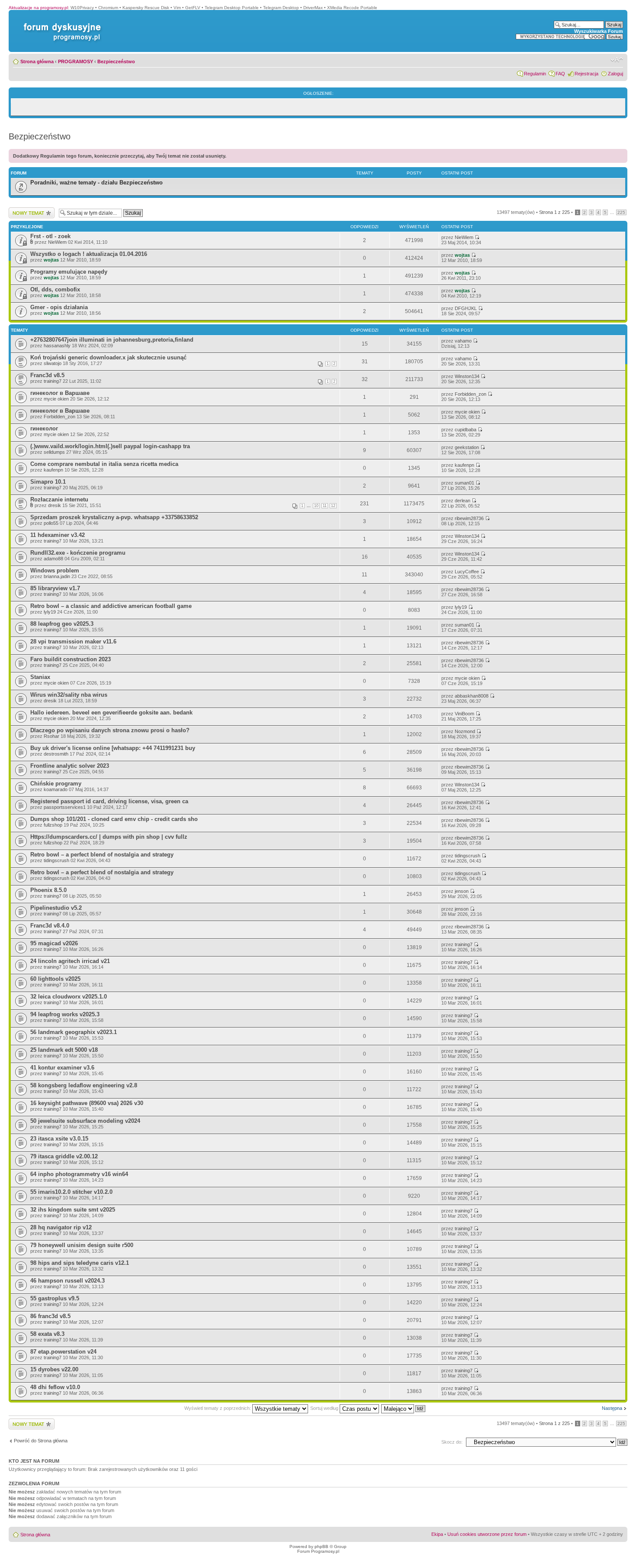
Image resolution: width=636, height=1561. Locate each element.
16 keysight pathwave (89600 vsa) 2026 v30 (86, 1103)
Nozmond (465, 731)
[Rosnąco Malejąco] (403, 1408)
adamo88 (53, 558)
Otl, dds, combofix (55, 289)
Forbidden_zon (470, 394)
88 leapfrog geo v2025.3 (61, 624)
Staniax (40, 677)
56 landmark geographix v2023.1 (73, 1032)
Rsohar (51, 736)
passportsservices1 (65, 807)
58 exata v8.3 (47, 1334)
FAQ (560, 73)
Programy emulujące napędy (68, 271)
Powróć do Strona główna (40, 1440)
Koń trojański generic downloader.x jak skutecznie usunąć (108, 357)
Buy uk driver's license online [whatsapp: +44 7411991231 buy (112, 748)
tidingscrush (56, 860)
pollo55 (51, 523)
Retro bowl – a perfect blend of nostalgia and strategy (101, 854)
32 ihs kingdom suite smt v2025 (72, 1209)
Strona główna (37, 61)
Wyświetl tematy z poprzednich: (218, 1408)
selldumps (54, 452)
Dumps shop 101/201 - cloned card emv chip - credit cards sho (114, 819)
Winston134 (467, 376)
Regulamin (535, 73)
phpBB (321, 1546)
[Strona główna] (60, 23)
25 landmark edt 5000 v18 (64, 1050)
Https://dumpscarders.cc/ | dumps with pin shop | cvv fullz (108, 837)
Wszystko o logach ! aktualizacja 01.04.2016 (88, 254)
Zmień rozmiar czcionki (616, 60)
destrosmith (56, 753)
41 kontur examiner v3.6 (62, 1067)
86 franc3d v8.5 (50, 1316)
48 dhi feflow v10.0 (55, 1387)
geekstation (467, 447)
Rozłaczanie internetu (59, 499)
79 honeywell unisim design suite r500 (81, 1245)
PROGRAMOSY (75, 61)
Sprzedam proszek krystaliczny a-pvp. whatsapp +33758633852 (114, 517)
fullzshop (53, 824)
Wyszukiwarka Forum (598, 31)
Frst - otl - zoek (50, 236)
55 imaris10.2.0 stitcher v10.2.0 (71, 1192)
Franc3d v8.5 (47, 375)
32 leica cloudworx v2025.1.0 (68, 996)
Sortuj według (325, 1408)
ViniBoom (464, 713)
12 (333, 506)
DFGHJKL (466, 308)
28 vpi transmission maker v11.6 (73, 641)
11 (325, 506)
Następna (612, 1408)
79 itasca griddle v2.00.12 (64, 1156)
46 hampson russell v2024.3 (67, 1280)
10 (316, 506)
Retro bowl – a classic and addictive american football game (111, 606)
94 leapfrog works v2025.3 (65, 1014)
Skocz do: (452, 1442)
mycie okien (56, 398)
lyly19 (50, 611)
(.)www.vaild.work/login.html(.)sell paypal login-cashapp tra (110, 446)
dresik (54, 505)
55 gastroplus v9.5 (54, 1298)
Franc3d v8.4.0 (49, 925)
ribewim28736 (469, 518)
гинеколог (44, 428)
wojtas (51, 259)
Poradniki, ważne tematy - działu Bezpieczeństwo (96, 182)
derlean (462, 500)
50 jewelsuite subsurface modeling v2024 (85, 1121)
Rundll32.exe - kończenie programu (77, 552)
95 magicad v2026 (54, 943)
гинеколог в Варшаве (60, 393)
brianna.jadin (57, 576)
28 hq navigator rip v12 (61, 1227)
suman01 (464, 482)
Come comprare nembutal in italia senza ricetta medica (104, 464)
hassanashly (57, 345)
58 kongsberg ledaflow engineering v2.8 (83, 1085)
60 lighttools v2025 (55, 979)
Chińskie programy (55, 783)
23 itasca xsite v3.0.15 (59, 1138)
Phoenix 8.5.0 (48, 890)
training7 (52, 381)
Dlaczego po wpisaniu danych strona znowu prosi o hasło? (110, 730)
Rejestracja (586, 73)
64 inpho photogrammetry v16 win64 (79, 1174)
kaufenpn (53, 469)
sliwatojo (52, 363)
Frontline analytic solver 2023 (69, 766)
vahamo (463, 340)
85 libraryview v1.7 (55, 588)
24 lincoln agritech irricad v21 (70, 961)
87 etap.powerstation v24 (63, 1351)
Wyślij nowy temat (27, 210)
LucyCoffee (467, 571)
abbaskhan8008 (471, 695)
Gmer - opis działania (59, 307)
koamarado (55, 789)
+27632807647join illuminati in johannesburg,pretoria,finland (111, 339)
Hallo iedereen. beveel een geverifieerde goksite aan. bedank (111, 712)
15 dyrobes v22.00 (54, 1369)
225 (621, 212)
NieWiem (57, 242)
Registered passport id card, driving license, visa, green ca (109, 801)
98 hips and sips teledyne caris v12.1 (79, 1263)
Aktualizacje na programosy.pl (38, 7)
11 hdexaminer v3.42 (57, 535)
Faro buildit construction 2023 (70, 659)
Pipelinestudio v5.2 (56, 908)
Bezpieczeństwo (116, 61)
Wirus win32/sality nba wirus (68, 695)
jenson (462, 891)
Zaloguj (615, 73)
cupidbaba (465, 429)
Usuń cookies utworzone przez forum (487, 1534)
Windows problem (54, 570)
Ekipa (437, 1534)
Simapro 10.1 (48, 481)
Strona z (554, 212)
